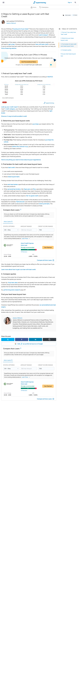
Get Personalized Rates (28, 62)
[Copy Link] (49, 339)
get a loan (12, 44)
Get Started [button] (48, 247)
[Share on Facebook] (21, 339)
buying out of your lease (20, 29)
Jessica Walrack (17, 318)
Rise (34, 189)
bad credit (11, 167)
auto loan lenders (13, 184)
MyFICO (50, 77)
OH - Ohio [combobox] (7, 230)
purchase (36, 124)
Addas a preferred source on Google (30, 344)
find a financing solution (8, 48)
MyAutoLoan (20, 202)
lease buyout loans (13, 177)
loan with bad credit (41, 44)
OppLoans (27, 189)
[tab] (8, 221)
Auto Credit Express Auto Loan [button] (27, 244)
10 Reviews (24, 252)
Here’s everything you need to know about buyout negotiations (21, 160)
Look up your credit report (9, 107)
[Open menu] (3, 2)
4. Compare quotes (66, 50)
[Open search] (75, 2)
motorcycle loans (44, 204)
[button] (75, 15)
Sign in (70, 2)
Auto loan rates (13, 282)
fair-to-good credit (32, 196)
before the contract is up (20, 146)
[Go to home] (39, 2)
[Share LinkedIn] (35, 339)
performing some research (11, 290)
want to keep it (43, 35)
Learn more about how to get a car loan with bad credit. (18, 269)
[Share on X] (7, 339)
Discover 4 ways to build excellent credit (14, 116)
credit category (10, 109)
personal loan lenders (14, 189)
